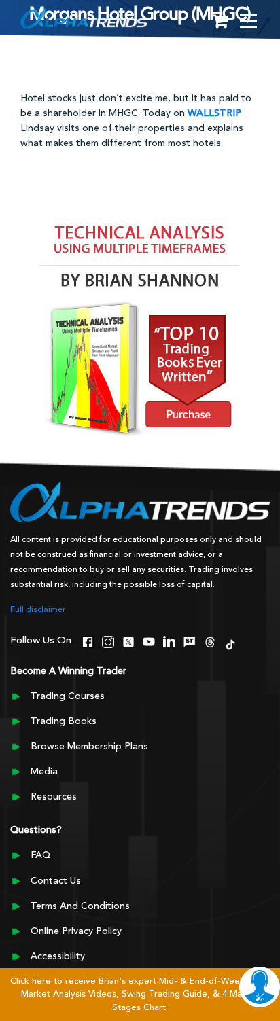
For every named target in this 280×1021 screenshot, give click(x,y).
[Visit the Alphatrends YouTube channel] (149, 639)
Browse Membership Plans (89, 746)
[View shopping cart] (220, 22)
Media (44, 771)
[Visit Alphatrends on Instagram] (108, 639)
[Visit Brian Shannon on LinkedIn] (169, 639)
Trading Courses (68, 696)
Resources (54, 797)
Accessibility (58, 956)
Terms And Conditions (80, 906)
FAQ (40, 855)
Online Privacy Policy (76, 931)
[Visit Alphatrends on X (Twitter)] (128, 639)
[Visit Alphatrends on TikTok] (230, 642)
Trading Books (64, 721)
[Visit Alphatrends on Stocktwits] (189, 639)
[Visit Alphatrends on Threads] (210, 639)
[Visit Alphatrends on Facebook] (88, 639)
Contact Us (56, 881)
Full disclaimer (38, 610)
